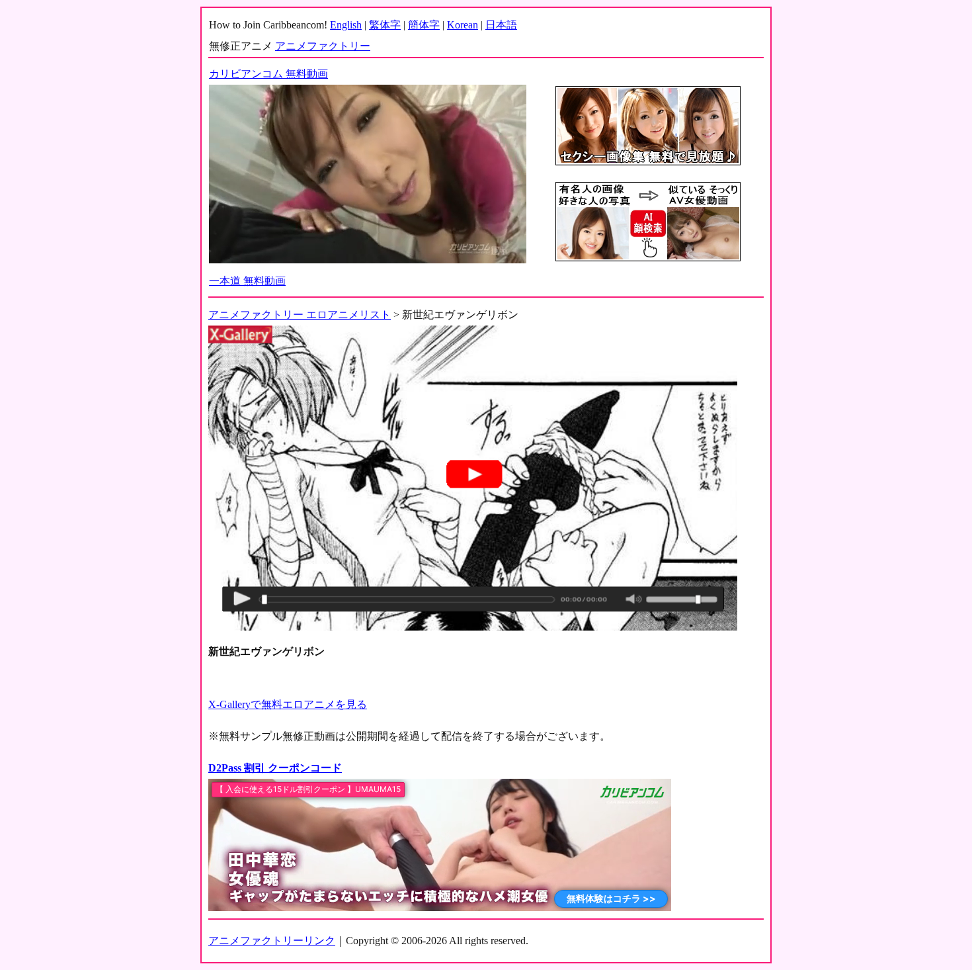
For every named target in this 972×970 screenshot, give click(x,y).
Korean (462, 24)
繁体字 (385, 24)
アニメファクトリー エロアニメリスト (299, 314)
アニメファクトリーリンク (271, 940)
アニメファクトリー (322, 46)
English (346, 24)
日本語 (501, 24)
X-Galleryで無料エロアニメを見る (287, 704)
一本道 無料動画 (247, 281)
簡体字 (424, 24)
